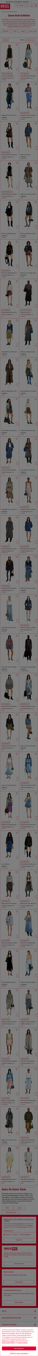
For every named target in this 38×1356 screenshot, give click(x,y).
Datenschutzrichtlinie (8, 1342)
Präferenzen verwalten (8, 1341)
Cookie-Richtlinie (22, 1342)
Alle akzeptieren (19, 1348)
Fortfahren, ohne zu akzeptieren (19, 1353)
